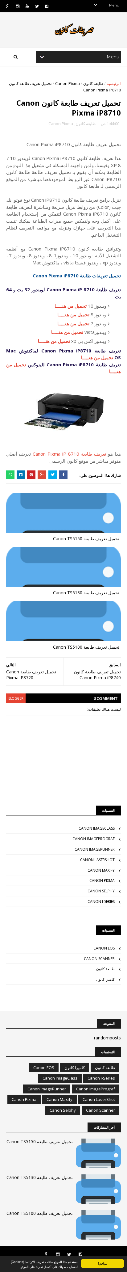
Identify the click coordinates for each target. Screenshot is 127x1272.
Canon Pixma (67, 83)
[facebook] (46, 6)
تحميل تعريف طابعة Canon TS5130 (86, 593)
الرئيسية (114, 83)
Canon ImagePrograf (93, 838)
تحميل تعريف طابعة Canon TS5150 (86, 538)
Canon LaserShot (97, 859)
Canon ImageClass (97, 828)
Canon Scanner (99, 958)
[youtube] (27, 6)
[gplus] (8, 6)
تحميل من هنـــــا (71, 306)
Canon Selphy (101, 891)
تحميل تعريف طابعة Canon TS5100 (86, 647)
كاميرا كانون (105, 979)
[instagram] (17, 6)
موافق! (102, 1263)
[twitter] (37, 6)
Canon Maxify (101, 870)
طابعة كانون (93, 83)
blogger (15, 698)
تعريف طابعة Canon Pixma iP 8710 (69, 454)
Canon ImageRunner (95, 849)
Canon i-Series (101, 901)
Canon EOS (104, 948)
